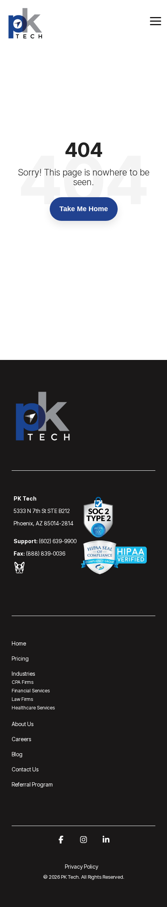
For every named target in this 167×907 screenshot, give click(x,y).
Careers (21, 739)
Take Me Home (83, 209)
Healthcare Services (33, 708)
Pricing (20, 658)
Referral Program (32, 784)
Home (19, 643)
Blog (17, 754)
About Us (22, 724)
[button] (155, 20)
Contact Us (25, 769)
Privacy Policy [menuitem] (81, 866)
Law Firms (22, 699)
